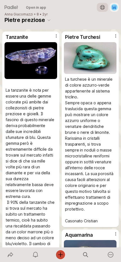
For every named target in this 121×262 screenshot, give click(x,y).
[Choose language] (102, 7)
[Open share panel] (10, 254)
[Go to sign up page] (114, 7)
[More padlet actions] (111, 254)
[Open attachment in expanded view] (31, 60)
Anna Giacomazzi (19, 14)
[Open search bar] (86, 255)
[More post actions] (52, 38)
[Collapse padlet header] (49, 20)
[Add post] (60, 254)
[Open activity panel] (35, 254)
